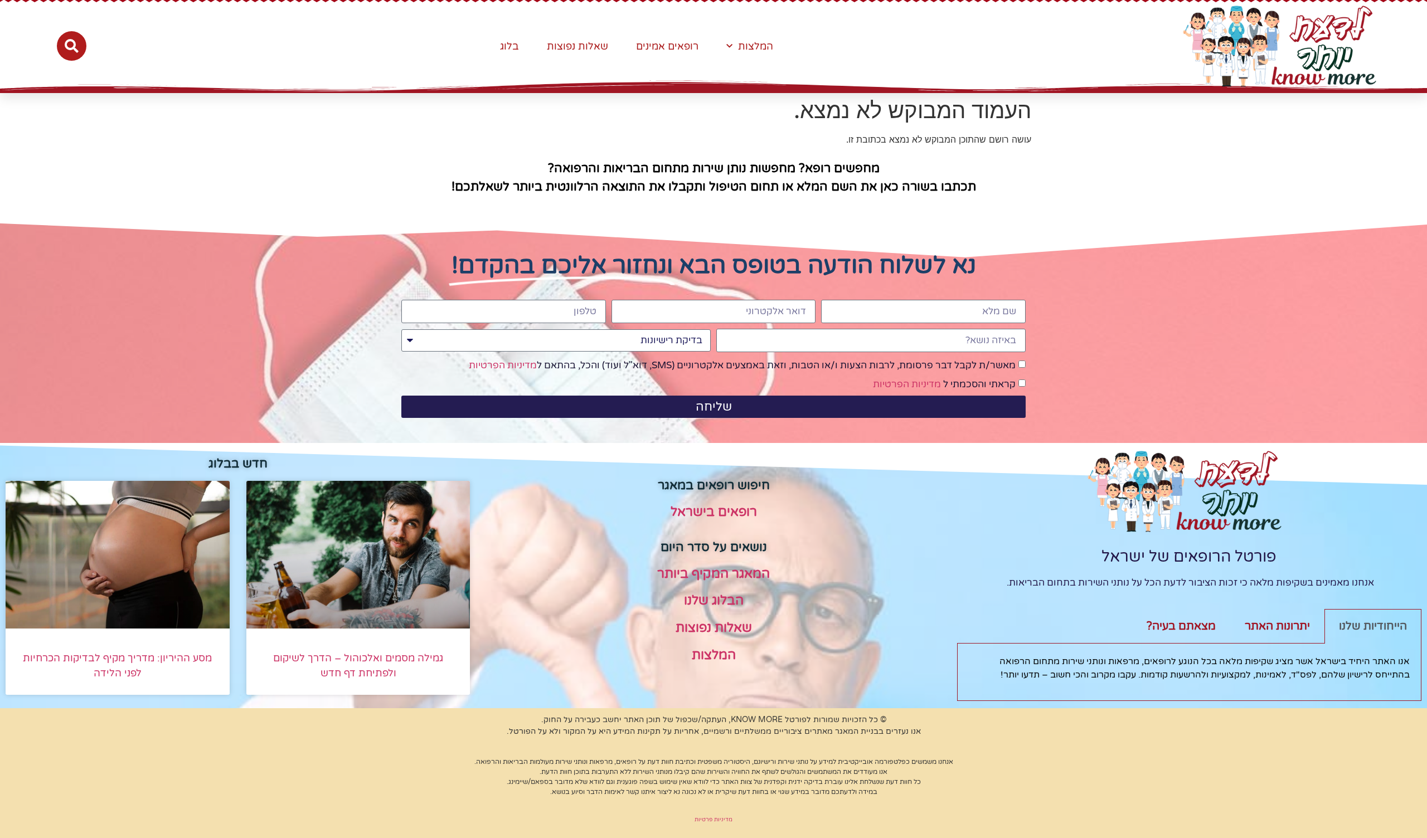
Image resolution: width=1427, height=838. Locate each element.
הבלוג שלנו (714, 600)
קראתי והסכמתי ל (944, 384)
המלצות (755, 46)
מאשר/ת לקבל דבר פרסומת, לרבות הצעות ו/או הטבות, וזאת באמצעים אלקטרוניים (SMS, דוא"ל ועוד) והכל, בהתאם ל (742, 365)
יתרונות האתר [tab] (1277, 626)
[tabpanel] (1189, 672)
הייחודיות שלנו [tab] (1373, 626)
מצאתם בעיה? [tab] (1181, 626)
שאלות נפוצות (577, 46)
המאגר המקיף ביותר (713, 574)
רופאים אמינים (667, 46)
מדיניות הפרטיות (503, 365)
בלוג (509, 46)
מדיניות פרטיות (713, 819)
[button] (71, 46)
